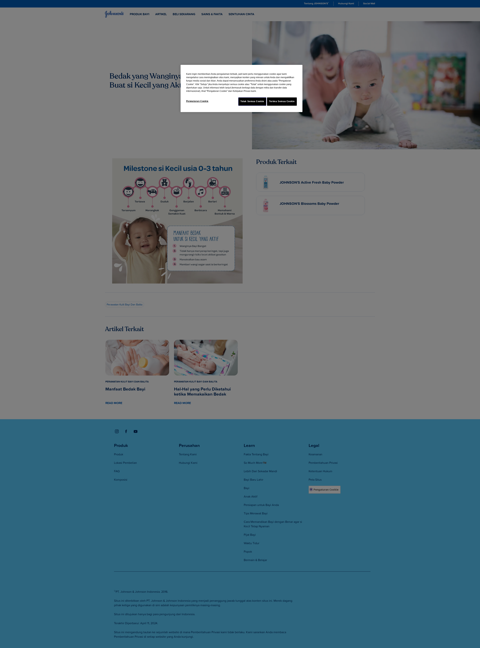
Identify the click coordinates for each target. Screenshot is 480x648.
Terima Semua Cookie (282, 101)
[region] (241, 88)
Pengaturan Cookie (197, 101)
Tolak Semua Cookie (252, 101)
